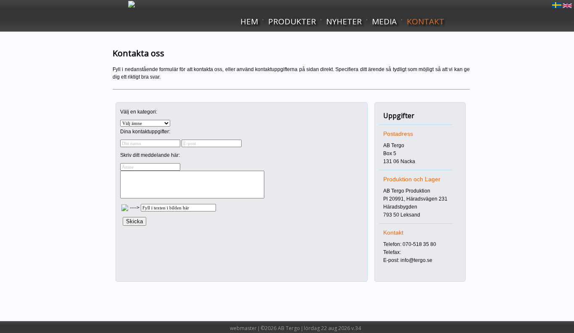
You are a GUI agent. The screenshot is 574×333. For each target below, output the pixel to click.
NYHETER (344, 21)
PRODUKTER (292, 21)
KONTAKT (425, 21)
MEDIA (384, 21)
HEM (249, 21)
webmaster (243, 328)
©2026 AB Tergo (280, 328)
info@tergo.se (416, 260)
